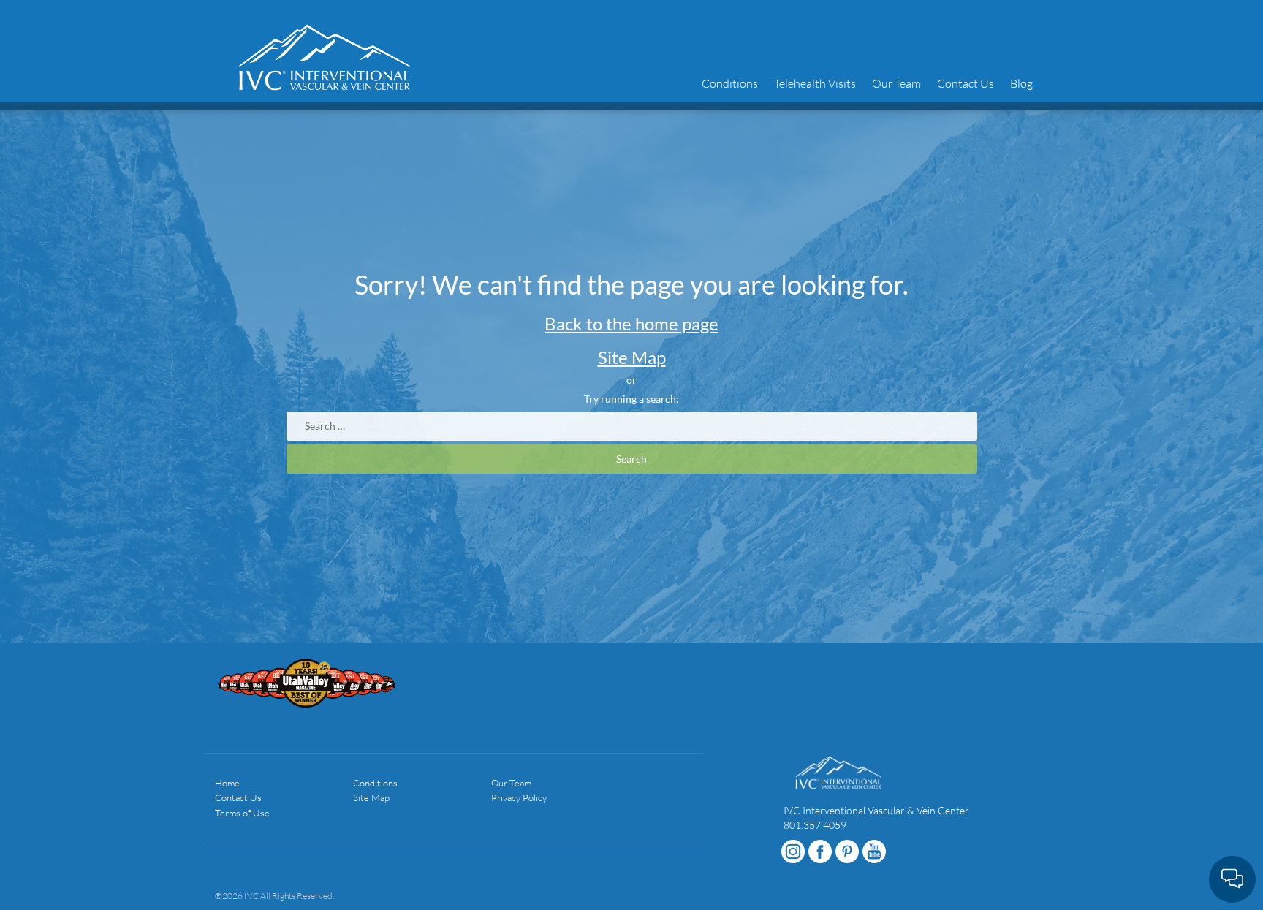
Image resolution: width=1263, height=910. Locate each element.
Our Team (896, 83)
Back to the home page (631, 323)
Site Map (632, 357)
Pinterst (847, 851)
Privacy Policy (519, 797)
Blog (1021, 83)
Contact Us (965, 83)
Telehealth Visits (815, 83)
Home (227, 783)
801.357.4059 (815, 825)
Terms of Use (242, 813)
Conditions (730, 83)
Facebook (820, 851)
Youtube (874, 851)
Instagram (793, 851)
